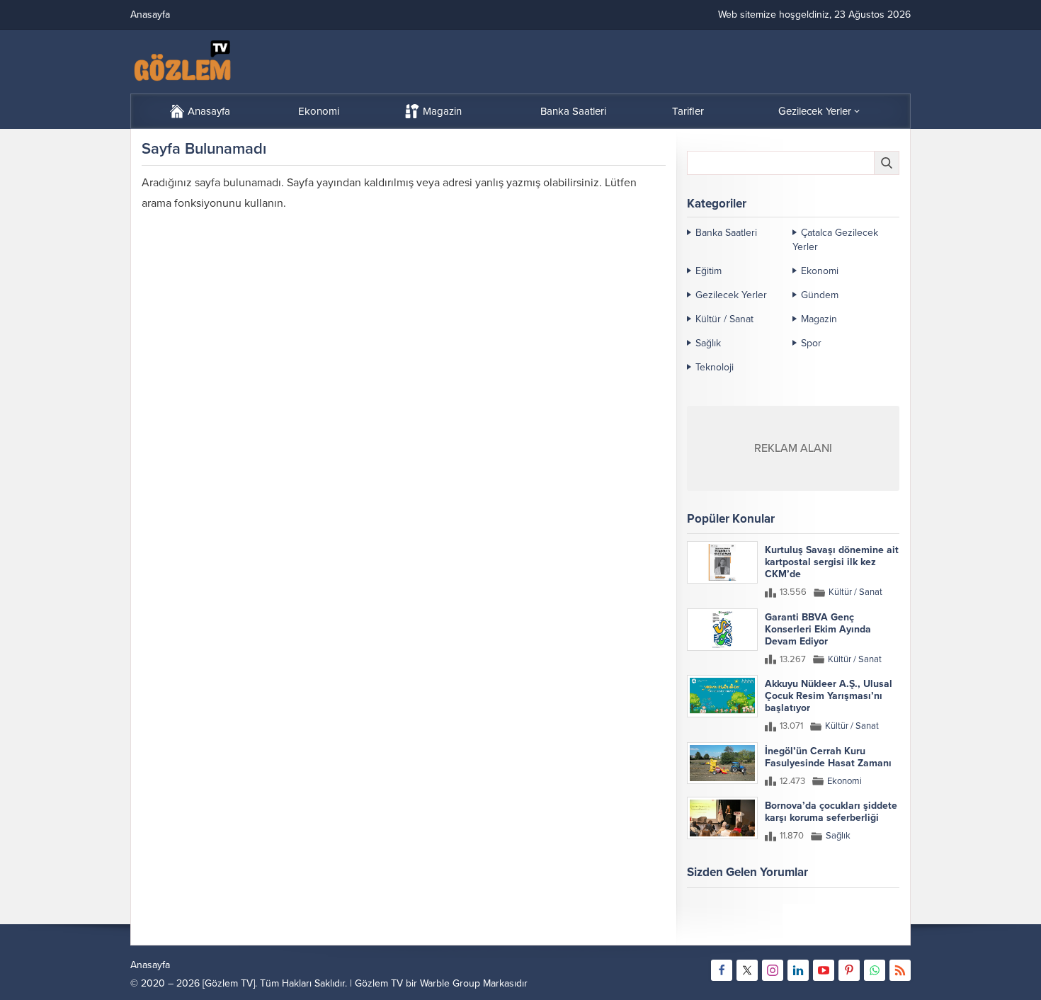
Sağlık (708, 343)
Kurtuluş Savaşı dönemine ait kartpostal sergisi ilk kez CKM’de (832, 562)
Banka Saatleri (726, 233)
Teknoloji (714, 367)
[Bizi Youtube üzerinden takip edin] (823, 970)
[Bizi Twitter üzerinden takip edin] (747, 970)
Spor (811, 343)
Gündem (819, 295)
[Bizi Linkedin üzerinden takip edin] (798, 970)
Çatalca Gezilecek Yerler (835, 240)
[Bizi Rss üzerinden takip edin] (900, 970)
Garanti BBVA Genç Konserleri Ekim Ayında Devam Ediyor (818, 629)
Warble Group (450, 983)
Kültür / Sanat (724, 319)
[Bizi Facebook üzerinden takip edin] (721, 970)
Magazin (819, 319)
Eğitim (708, 271)
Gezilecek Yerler (731, 295)
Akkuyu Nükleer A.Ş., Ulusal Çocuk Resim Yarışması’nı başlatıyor (828, 696)
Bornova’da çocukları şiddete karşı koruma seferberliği (831, 812)
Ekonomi (819, 271)
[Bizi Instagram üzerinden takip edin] (772, 970)
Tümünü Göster (869, 928)
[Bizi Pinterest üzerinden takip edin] (849, 970)
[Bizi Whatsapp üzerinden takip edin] (874, 970)
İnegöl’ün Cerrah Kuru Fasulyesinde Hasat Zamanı (828, 757)
